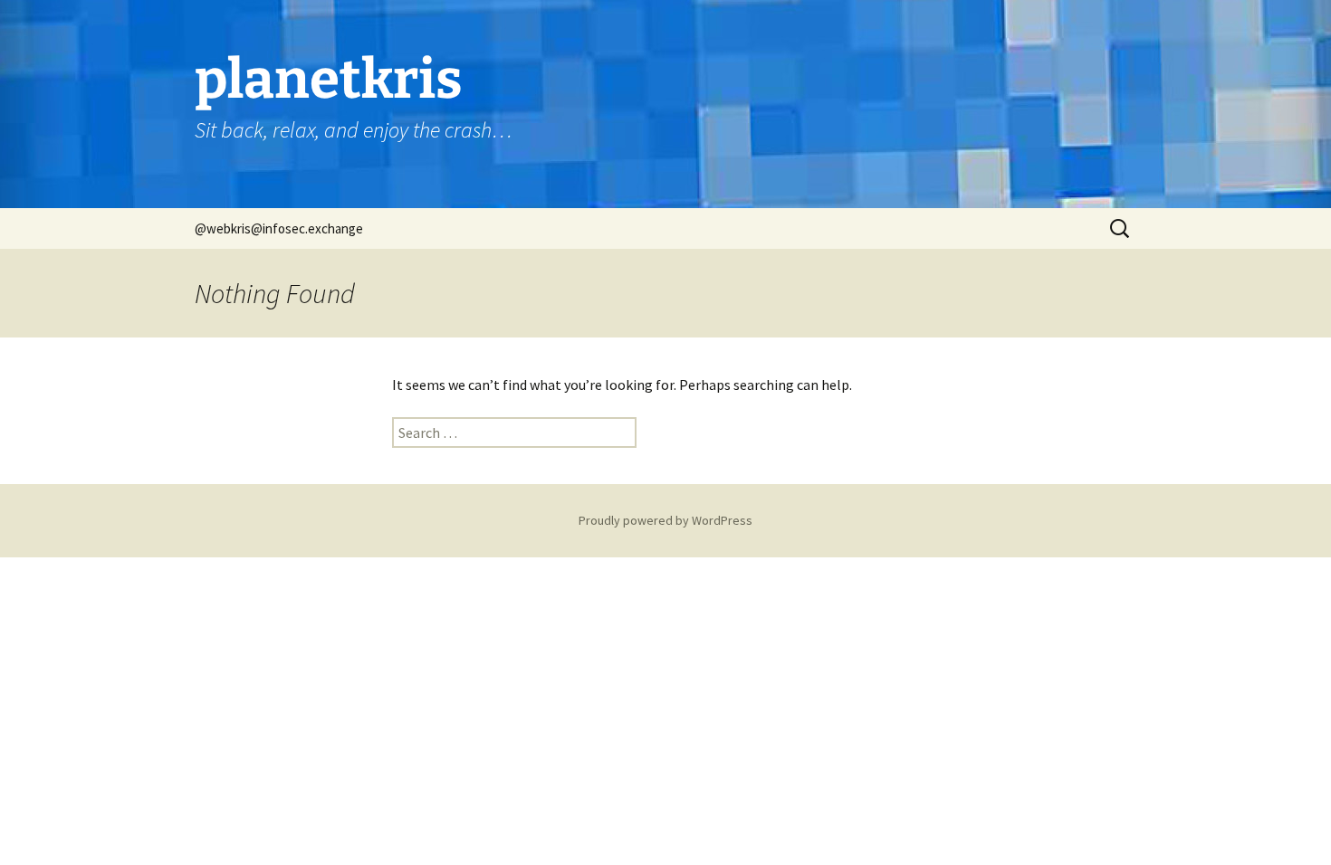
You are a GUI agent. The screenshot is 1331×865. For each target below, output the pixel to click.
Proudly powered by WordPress (665, 520)
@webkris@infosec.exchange (279, 228)
